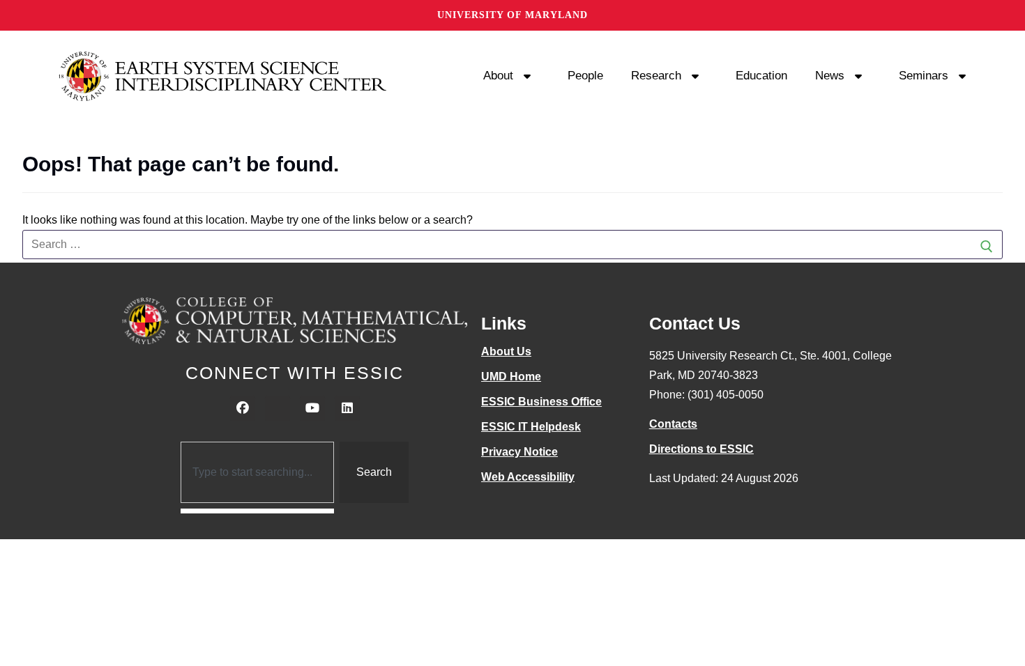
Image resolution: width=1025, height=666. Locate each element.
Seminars (923, 75)
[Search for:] (512, 244)
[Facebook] (242, 408)
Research (656, 75)
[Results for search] (258, 511)
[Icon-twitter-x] (277, 408)
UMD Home (511, 376)
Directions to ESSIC (701, 449)
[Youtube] (312, 408)
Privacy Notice (519, 452)
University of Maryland (512, 15)
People (585, 75)
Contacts (673, 424)
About (498, 75)
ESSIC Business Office (541, 402)
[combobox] (258, 472)
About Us (506, 351)
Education (761, 75)
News (829, 75)
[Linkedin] (347, 408)
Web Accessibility (528, 477)
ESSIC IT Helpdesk (531, 427)
